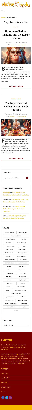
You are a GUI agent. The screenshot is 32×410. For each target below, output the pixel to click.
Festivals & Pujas (16, 99)
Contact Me (5, 378)
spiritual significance (10, 303)
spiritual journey (9, 300)
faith (24, 246)
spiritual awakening (20, 290)
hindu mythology (21, 256)
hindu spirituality (9, 263)
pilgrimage (10, 283)
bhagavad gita (23, 232)
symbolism (24, 303)
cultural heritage (10, 239)
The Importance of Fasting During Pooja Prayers (15, 106)
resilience (22, 283)
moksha (9, 280)
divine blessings (21, 242)
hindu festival (22, 249)
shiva (7, 290)
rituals (8, 287)
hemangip (12, 44)
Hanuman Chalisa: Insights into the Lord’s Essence (16, 34)
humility (9, 266)
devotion (23, 239)
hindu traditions (22, 263)
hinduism (8, 256)
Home (3, 17)
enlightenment (11, 246)
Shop (3, 392)
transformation (11, 307)
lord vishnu (9, 276)
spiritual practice (22, 300)
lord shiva (22, 273)
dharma (8, 242)
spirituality (23, 297)
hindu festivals (9, 253)
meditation (22, 276)
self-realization (21, 287)
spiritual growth (10, 297)
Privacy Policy (5, 387)
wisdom (16, 310)
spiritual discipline (16, 293)
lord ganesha (21, 270)
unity (24, 307)
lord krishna (10, 273)
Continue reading (16, 86)
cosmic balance (16, 236)
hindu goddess (22, 253)
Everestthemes (19, 408)
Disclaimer (4, 383)
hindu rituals (23, 259)
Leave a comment (22, 44)
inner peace (22, 266)
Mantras (16, 27)
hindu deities (9, 249)
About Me (4, 373)
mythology (22, 280)
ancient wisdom (9, 232)
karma (8, 270)
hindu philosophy (10, 259)
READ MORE (21, 363)
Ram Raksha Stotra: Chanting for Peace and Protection (14, 209)
